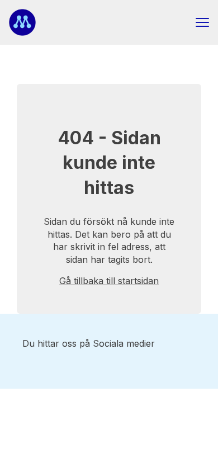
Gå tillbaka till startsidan (109, 280)
